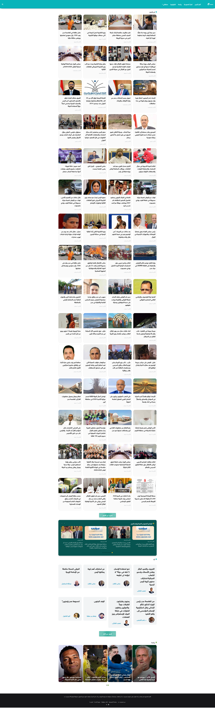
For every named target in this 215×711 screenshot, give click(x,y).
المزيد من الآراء (107, 633)
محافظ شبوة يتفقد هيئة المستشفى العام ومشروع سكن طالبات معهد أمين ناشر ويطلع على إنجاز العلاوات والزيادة (95, 546)
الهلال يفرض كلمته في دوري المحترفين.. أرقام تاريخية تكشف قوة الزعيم (119, 677)
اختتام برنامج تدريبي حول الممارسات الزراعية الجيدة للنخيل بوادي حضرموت (120, 265)
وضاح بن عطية (91, 616)
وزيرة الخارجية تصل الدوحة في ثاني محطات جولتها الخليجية (96, 33)
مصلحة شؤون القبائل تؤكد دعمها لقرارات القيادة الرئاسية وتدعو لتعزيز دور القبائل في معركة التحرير (120, 66)
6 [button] (105, 552)
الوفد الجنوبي (99, 601)
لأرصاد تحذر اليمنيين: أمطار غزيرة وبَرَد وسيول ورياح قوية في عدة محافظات (145, 100)
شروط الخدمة (97, 702)
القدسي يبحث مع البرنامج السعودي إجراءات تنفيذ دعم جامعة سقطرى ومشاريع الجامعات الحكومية (121, 544)
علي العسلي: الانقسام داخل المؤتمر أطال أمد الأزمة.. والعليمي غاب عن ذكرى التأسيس (70, 430)
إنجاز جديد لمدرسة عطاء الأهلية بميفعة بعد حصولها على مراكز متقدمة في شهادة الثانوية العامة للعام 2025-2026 (95, 465)
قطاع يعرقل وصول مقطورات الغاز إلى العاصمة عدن (71, 397)
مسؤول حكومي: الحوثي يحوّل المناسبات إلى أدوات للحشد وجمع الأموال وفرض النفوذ (70, 134)
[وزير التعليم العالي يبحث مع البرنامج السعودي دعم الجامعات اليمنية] (143, 533)
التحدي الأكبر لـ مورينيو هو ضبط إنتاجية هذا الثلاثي (146, 678)
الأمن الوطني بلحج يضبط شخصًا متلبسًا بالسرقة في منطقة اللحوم (145, 429)
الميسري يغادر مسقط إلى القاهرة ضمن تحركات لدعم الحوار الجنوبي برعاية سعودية (145, 134)
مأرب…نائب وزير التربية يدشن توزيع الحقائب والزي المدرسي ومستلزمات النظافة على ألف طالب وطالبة (121, 366)
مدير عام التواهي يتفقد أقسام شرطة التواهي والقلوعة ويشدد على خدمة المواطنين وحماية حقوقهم (120, 300)
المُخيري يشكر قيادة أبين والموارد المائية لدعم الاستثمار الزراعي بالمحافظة (70, 299)
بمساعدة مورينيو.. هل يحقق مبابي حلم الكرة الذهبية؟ (71, 678)
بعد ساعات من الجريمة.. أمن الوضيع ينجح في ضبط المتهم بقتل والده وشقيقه (121, 234)
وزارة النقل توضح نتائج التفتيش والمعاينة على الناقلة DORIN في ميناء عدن (145, 265)
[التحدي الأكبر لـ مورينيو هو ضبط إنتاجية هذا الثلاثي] (144, 663)
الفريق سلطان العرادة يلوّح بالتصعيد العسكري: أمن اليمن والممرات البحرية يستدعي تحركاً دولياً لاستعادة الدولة (71, 101)
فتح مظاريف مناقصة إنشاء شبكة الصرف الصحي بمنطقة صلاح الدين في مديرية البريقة (120, 35)
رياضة (180, 4)
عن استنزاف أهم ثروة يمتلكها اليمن (96, 570)
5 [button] (106, 552)
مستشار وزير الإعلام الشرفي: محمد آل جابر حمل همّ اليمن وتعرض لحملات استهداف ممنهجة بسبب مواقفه (73, 544)
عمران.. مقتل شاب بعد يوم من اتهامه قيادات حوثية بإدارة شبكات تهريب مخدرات (70, 234)
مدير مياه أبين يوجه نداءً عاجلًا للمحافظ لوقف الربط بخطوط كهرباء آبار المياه (146, 35)
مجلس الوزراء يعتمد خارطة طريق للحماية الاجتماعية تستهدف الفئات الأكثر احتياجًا (120, 464)
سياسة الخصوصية (113, 702)
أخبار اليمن (198, 4)
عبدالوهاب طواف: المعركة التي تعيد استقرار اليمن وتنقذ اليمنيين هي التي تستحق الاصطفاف (95, 365)
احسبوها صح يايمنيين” (71, 601)
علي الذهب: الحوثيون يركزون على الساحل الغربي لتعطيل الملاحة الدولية (120, 399)
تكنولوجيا (173, 4)
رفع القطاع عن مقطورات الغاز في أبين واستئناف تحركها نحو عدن (120, 429)
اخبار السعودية (188, 4)
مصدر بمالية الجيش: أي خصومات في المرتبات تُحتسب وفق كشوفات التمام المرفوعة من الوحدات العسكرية (70, 499)
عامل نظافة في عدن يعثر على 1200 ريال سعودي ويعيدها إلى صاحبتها (71, 265)
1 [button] (112, 552)
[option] (143, 536)
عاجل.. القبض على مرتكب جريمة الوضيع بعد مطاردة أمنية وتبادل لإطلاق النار (145, 365)
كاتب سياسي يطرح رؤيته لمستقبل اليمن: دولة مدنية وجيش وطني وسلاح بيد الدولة (71, 464)
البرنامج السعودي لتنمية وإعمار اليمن (141, 523)
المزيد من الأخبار (107, 515)
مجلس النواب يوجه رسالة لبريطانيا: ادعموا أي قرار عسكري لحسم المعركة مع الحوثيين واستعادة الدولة (145, 67)
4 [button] (108, 552)
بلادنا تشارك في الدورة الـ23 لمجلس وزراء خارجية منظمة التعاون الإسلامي (121, 498)
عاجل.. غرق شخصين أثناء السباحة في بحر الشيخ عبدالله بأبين (95, 332)
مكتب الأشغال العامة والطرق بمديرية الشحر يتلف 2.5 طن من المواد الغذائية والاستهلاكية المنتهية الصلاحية (95, 266)
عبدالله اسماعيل (66, 583)
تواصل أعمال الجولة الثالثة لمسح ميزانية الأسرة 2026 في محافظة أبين (95, 399)
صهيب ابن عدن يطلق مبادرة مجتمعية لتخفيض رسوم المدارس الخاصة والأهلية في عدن (95, 299)
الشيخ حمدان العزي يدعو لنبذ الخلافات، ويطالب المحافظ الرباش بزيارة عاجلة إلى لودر (120, 169)
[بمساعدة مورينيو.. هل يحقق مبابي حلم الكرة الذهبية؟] (71, 663)
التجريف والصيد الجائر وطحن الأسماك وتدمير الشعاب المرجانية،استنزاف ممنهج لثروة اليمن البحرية (145, 576)
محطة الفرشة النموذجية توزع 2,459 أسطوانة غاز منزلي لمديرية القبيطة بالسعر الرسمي (145, 498)
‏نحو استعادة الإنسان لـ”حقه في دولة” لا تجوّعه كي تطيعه (122, 572)
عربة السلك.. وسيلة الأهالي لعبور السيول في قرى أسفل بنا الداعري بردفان (120, 134)
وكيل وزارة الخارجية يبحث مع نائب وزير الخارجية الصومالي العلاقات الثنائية (95, 66)
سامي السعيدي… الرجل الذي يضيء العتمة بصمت (96, 167)
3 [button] (109, 552)
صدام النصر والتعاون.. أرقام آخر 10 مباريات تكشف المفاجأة (95, 678)
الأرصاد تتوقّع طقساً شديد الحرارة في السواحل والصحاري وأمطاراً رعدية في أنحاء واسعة (145, 399)
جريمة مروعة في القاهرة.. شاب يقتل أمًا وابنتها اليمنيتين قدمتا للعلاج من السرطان (145, 333)
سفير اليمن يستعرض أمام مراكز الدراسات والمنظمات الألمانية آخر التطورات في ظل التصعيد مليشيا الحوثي (95, 135)
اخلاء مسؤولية (104, 702)
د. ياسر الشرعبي (141, 620)
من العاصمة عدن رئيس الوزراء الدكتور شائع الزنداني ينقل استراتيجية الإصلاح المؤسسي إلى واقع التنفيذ (145, 607)
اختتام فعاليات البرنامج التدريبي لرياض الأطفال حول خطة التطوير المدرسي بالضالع (145, 464)
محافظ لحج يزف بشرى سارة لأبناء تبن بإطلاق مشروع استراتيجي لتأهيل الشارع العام (70, 365)
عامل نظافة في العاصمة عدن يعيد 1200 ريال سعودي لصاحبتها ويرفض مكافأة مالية (70, 35)
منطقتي (165, 4)
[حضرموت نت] (210, 4)
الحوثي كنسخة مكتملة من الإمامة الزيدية (71, 570)
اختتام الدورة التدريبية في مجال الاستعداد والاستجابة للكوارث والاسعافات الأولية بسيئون (146, 169)
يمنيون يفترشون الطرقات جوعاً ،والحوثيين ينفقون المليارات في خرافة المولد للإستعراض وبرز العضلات (121, 608)
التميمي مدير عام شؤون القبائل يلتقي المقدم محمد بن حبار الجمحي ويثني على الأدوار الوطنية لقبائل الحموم (95, 499)
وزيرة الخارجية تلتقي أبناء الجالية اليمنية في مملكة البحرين (96, 232)
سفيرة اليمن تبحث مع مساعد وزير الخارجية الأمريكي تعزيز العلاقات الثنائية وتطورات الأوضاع (95, 200)
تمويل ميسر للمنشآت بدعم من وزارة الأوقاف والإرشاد (120, 99)
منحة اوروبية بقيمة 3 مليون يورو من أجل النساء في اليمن (70, 332)
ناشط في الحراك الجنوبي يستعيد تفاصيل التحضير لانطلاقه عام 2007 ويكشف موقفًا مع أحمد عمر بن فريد (120, 201)
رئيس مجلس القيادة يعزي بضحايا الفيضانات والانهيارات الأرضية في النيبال (145, 234)
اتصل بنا (91, 702)
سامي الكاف (116, 583)
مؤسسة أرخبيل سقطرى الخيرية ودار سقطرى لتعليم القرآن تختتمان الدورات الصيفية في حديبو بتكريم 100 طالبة (95, 431)
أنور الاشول (66, 616)
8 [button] (102, 552)
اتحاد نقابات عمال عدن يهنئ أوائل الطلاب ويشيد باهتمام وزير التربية (120, 332)
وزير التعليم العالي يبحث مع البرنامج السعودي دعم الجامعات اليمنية (145, 545)
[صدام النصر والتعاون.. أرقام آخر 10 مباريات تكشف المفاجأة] (95, 663)
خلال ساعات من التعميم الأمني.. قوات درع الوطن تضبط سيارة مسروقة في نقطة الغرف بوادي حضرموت (71, 201)
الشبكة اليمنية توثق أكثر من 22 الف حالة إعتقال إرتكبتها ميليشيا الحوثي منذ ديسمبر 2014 (95, 100)
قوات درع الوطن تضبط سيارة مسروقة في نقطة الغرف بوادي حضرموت (145, 200)
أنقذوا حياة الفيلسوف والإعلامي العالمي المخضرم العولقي (145, 298)
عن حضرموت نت (121, 702)
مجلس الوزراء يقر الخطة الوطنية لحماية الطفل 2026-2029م (71, 65)
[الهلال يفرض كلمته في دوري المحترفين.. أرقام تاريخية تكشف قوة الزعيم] (120, 663)
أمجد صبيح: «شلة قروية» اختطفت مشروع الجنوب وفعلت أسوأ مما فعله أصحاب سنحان (71, 169)
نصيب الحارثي (141, 590)
